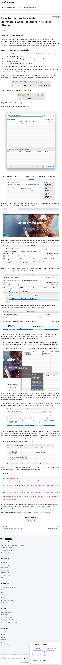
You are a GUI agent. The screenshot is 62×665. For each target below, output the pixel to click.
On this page (6, 14)
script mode (10, 506)
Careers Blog (5, 645)
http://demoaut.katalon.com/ (47, 54)
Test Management (6, 547)
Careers (3, 642)
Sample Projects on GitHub (9, 622)
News (3, 637)
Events (3, 634)
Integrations (5, 578)
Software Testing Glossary (9, 600)
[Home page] (2, 7)
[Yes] (28, 520)
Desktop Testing (6, 572)
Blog (2, 592)
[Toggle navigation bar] (2, 2)
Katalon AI (4, 562)
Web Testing (5, 565)
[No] (33, 520)
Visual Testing (5, 575)
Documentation (6, 612)
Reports (3, 597)
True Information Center (8, 587)
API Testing (4, 567)
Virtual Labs (5, 590)
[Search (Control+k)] (59, 2)
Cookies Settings (24, 662)
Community (4, 615)
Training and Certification (9, 620)
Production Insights (7, 553)
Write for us (4, 603)
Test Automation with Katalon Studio (12, 545)
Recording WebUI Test (39, 512)
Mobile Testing (5, 570)
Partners (3, 639)
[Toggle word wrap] (55, 478)
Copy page (56, 17)
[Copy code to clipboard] (58, 478)
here (22, 509)
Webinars (4, 595)
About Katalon (5, 632)
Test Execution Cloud (7, 550)
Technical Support (6, 617)
